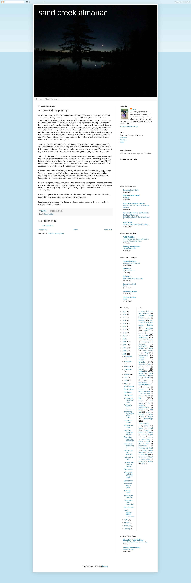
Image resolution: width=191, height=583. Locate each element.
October (127, 366)
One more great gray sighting (128, 432)
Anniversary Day (128, 549)
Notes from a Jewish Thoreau (134, 203)
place (146, 426)
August (127, 374)
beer (151, 320)
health (147, 378)
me (149, 403)
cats (146, 335)
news (151, 414)
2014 (125, 327)
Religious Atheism (129, 261)
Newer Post (43, 230)
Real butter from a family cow (128, 407)
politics (141, 428)
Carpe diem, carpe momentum (129, 502)
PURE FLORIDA (129, 237)
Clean (125, 299)
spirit (148, 441)
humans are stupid (144, 391)
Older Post (108, 230)
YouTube (123, 140)
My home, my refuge (128, 426)
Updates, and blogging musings (129, 464)
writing (150, 461)
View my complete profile (129, 126)
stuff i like (144, 443)
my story (148, 412)
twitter (122, 142)
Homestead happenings (129, 446)
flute (149, 364)
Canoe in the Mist (129, 297)
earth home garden (130, 292)
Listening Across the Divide (131, 263)
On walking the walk (129, 248)
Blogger (105, 566)
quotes (146, 430)
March (126, 523)
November (128, 362)
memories (142, 405)
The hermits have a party (128, 486)
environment (143, 355)
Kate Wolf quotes (127, 491)
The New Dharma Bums (131, 547)
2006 (125, 351)
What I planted (129, 386)
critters (150, 348)
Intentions (141, 395)
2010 (125, 339)
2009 (125, 342)
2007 (125, 348)
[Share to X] (56, 211)
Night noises (128, 395)
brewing (141, 333)
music (141, 410)
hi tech (143, 380)
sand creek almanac (73, 12)
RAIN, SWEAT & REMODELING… (134, 278)
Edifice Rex (127, 269)
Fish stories (142, 364)
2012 (125, 333)
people (150, 416)
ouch (142, 416)
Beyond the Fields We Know (133, 540)
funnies (141, 369)
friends (148, 367)
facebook (123, 138)
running (150, 437)
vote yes (150, 452)
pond (151, 428)
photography (144, 423)
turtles (144, 450)
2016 (125, 320)
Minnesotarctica (144, 407)
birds (150, 325)
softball (141, 441)
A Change (126, 198)
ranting (141, 432)
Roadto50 (144, 435)
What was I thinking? (146, 457)
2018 (125, 314)
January (127, 529)
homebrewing (143, 382)
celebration (143, 337)
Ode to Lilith (128, 469)
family (142, 362)
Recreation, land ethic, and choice (129, 439)
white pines (146, 459)
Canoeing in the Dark (130, 190)
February (127, 526)
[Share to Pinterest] (61, 211)
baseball (142, 320)
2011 (125, 336)
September (128, 369)
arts (149, 318)
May (126, 383)
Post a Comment (47, 225)
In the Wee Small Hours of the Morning (135, 542)
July (126, 377)
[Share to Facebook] (59, 211)
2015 (125, 324)
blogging (149, 328)
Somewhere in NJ (129, 284)
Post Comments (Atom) (56, 233)
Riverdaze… (127, 276)
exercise (141, 357)
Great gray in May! (128, 458)
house (141, 389)
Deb (134, 109)
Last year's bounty (128, 421)
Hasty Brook (127, 222)
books (146, 330)
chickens (141, 339)
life (140, 398)
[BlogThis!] (54, 211)
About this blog (51, 99)
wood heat (142, 461)
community (142, 346)
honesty (146, 387)
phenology (148, 419)
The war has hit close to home (129, 400)
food (140, 367)
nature (141, 414)
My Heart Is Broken (129, 271)
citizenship (149, 339)
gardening (143, 371)
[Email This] (51, 211)
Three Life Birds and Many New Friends (135, 224)
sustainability (143, 445)
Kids (149, 395)
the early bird (128, 507)
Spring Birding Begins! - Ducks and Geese (136, 217)
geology (141, 373)
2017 (125, 317)
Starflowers (128, 392)
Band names (128, 481)
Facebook (141, 359)
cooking (141, 348)
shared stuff (146, 439)
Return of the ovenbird (128, 496)
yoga (143, 463)
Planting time (128, 389)
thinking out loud (146, 448)
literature (141, 401)
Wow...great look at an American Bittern (128, 475)
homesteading (48, 214)
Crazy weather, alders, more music (129, 513)
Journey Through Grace (131, 247)
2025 (125, 311)
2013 (125, 330)
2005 (125, 354)
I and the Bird (144, 393)
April (126, 520)
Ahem (125, 286)
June (126, 380)
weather (144, 455)
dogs (147, 353)
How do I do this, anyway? (128, 452)
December (128, 357)
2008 (125, 345)
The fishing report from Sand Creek (129, 414)
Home (38, 99)
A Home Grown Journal (131, 196)
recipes (150, 432)
